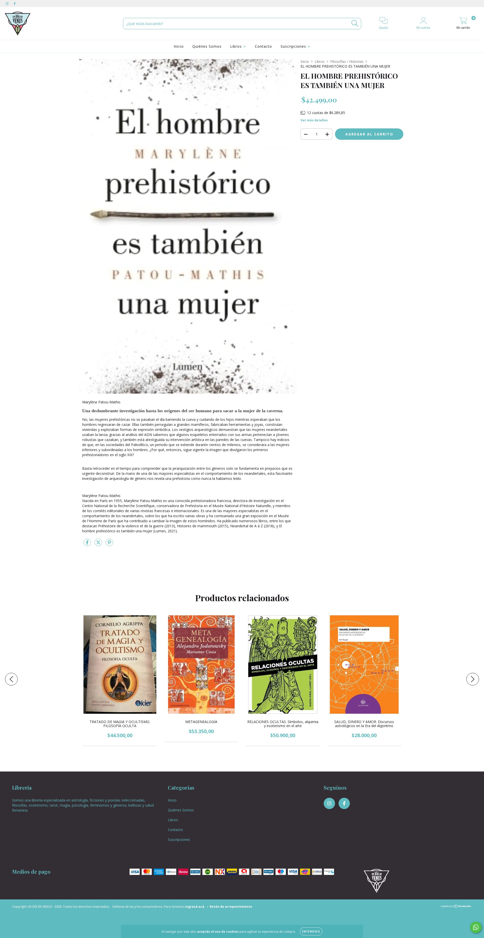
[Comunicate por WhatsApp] (475, 927)
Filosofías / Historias (347, 61)
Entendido (311, 931)
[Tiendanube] (456, 907)
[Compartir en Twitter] (99, 544)
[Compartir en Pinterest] (109, 544)
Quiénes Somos (207, 46)
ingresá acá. (195, 906)
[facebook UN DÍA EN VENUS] (14, 3)
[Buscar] (355, 23)
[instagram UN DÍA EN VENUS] (7, 3)
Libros (236, 46)
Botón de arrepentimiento (231, 906)
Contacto (263, 46)
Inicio (179, 46)
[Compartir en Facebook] (87, 544)
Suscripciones (294, 46)
